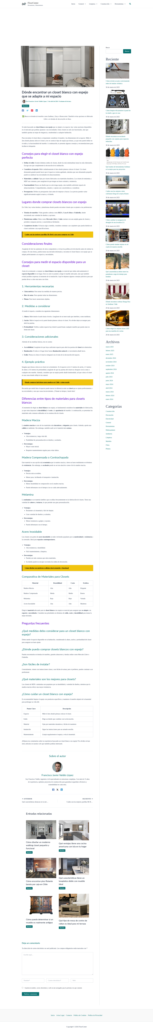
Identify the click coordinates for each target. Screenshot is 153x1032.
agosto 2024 (110, 373)
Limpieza (109, 437)
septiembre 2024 (111, 369)
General (108, 422)
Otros (107, 445)
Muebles (25, 106)
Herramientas (110, 426)
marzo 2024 (110, 392)
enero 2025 (109, 354)
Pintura (108, 449)
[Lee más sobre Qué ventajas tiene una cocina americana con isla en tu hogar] (74, 830)
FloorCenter (33, 3)
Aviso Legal (60, 1015)
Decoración (109, 415)
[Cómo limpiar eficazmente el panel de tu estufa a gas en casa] (117, 99)
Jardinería (109, 434)
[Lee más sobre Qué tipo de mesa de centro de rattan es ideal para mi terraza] (74, 905)
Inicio (53, 1015)
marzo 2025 (110, 347)
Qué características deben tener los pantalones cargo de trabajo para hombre (117, 274)
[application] (85, 4)
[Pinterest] (32, 110)
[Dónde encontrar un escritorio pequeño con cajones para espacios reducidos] (117, 126)
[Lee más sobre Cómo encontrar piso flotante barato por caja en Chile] (41, 868)
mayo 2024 (109, 384)
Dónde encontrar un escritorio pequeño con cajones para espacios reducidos (117, 139)
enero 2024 (109, 399)
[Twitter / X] (57, 790)
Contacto (69, 1015)
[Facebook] (23, 110)
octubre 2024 (110, 365)
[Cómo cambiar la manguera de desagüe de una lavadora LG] (117, 209)
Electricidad (110, 419)
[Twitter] (27, 110)
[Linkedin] (37, 110)
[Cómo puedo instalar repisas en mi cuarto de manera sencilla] (117, 235)
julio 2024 (109, 377)
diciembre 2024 (111, 358)
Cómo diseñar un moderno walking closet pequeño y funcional (38, 845)
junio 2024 (109, 380)
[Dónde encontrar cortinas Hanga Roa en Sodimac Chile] (117, 291)
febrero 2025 (110, 350)
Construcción (110, 411)
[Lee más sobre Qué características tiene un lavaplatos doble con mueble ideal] (74, 866)
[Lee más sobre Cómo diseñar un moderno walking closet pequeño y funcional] (41, 829)
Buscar (108, 47)
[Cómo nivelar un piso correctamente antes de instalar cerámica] (117, 71)
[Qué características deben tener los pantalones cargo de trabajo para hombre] (117, 261)
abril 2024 (109, 388)
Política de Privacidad (95, 1015)
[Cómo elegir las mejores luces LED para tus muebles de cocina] (117, 318)
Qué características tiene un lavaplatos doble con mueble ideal (72, 881)
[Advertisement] (76, 23)
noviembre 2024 (111, 362)
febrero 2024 (110, 395)
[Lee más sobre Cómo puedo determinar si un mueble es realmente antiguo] (41, 905)
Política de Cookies (80, 1015)
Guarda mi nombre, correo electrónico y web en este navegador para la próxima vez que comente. (53, 988)
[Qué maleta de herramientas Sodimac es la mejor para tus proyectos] (117, 156)
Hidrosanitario (110, 430)
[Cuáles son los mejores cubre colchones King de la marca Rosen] (117, 182)
